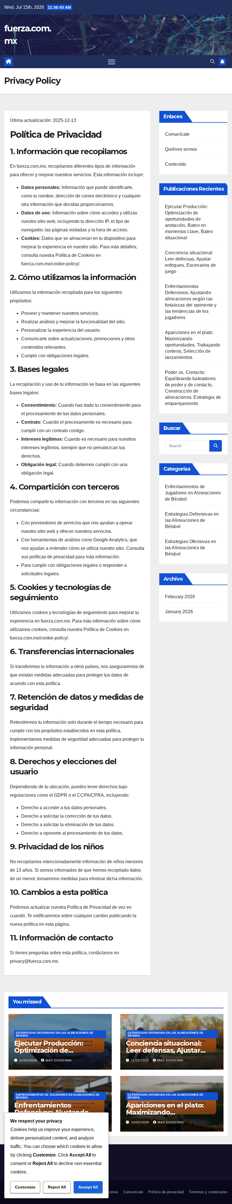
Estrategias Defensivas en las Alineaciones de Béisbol (192, 520)
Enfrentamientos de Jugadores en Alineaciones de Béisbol (193, 492)
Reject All (57, 1187)
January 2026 (179, 611)
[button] (212, 61)
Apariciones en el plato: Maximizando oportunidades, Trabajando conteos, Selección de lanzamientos (192, 345)
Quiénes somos (181, 149)
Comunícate (177, 134)
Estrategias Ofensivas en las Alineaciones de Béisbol (190, 547)
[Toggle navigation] (112, 61)
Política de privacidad (166, 1192)
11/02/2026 (28, 1060)
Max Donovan (59, 1060)
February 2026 (180, 596)
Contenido (175, 164)
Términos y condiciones (208, 1192)
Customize (25, 1187)
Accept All (88, 1187)
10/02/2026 (140, 1122)
